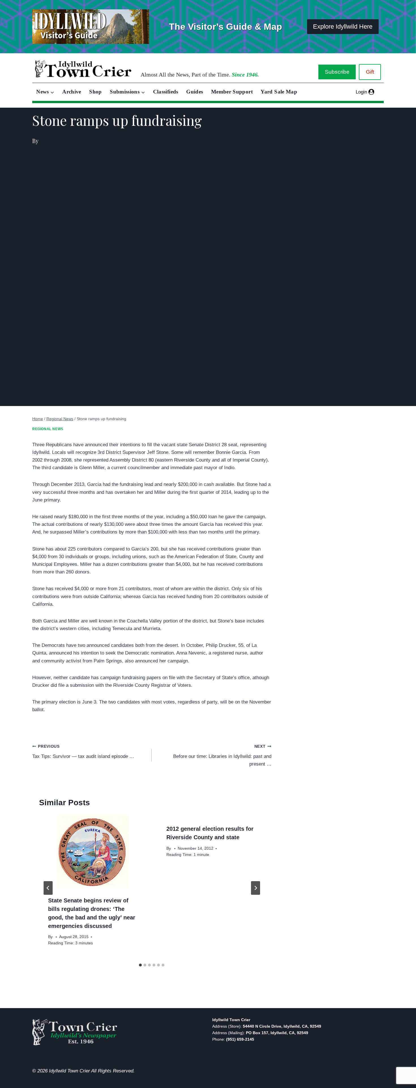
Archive (71, 92)
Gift (370, 72)
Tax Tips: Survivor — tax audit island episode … (83, 751)
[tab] (140, 965)
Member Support (232, 92)
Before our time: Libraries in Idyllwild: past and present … (222, 755)
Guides (194, 92)
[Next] (255, 888)
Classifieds (165, 92)
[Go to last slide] (48, 888)
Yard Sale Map (279, 92)
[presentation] (92, 851)
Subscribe (337, 72)
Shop (95, 92)
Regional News (47, 429)
